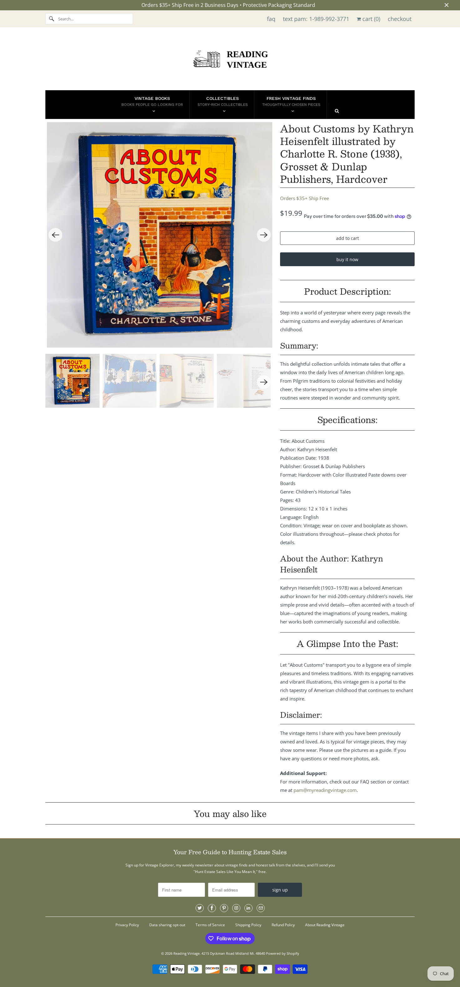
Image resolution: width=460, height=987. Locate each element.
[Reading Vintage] (230, 60)
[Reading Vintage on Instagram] (236, 908)
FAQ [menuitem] (271, 19)
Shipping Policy (248, 925)
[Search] (51, 18)
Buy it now (347, 259)
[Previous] (55, 235)
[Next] (264, 235)
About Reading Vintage (325, 925)
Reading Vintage (186, 953)
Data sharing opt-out (167, 925)
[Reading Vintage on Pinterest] (224, 908)
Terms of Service (210, 925)
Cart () (370, 19)
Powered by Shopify (282, 953)
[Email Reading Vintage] (261, 908)
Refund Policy (283, 925)
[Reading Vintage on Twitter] (200, 908)
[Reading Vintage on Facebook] (212, 908)
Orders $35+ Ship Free (304, 198)
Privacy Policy (127, 925)
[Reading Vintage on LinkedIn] (248, 908)
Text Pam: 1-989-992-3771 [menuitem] (316, 19)
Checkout (399, 19)
